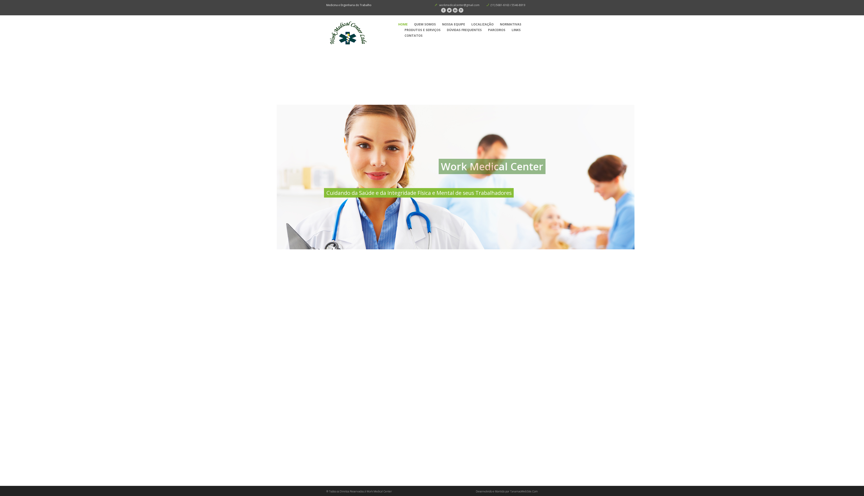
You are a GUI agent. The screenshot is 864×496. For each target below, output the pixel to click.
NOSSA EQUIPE (453, 24)
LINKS (516, 30)
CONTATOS (414, 35)
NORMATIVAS (510, 24)
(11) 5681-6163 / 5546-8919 (507, 5)
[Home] (360, 33)
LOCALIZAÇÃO (482, 24)
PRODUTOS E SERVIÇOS (423, 30)
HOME (403, 24)
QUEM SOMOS (425, 24)
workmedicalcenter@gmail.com (459, 5)
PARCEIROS (496, 30)
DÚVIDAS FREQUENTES (464, 30)
